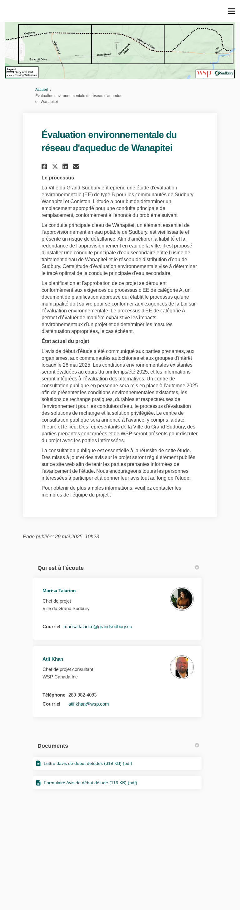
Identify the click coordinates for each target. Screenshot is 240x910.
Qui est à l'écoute (61, 568)
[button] (45, 166)
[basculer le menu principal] (231, 11)
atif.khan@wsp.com (88, 704)
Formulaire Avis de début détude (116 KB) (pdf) (90, 782)
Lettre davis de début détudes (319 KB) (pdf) (88, 763)
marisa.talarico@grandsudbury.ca (97, 626)
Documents (53, 746)
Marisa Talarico (59, 590)
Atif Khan (52, 659)
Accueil (41, 89)
